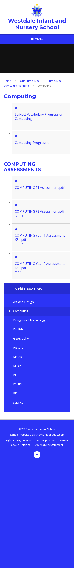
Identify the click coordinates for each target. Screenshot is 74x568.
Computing (44, 85)
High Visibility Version (18, 440)
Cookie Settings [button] (20, 445)
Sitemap (42, 440)
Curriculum (54, 81)
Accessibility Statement (49, 445)
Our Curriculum (29, 81)
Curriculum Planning (16, 85)
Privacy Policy (60, 440)
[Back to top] (37, 454)
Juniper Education (53, 434)
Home (7, 81)
